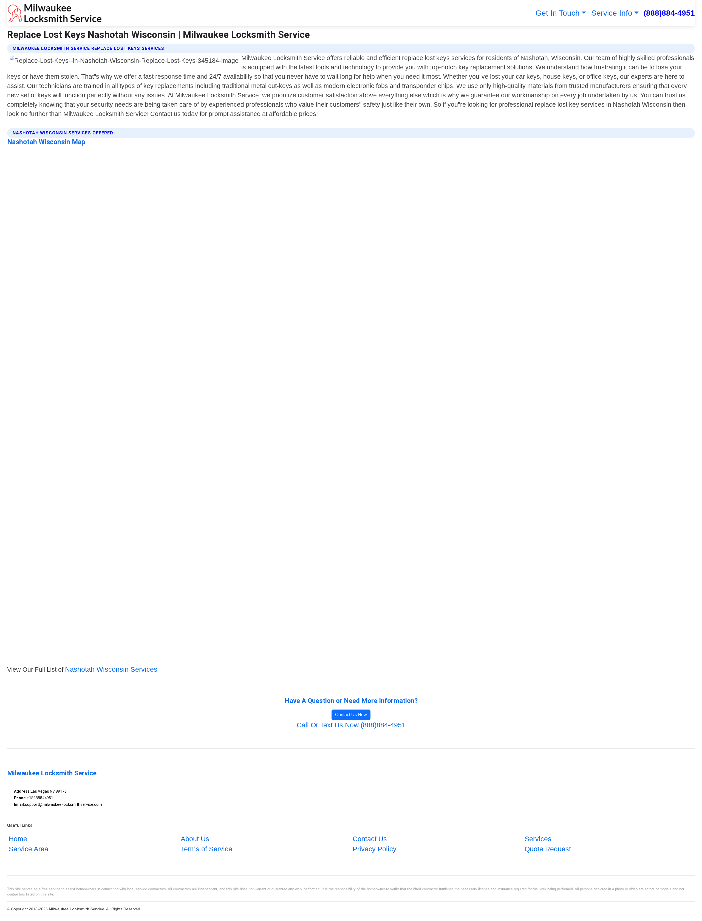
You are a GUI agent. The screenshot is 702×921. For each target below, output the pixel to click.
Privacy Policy (375, 849)
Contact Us (370, 839)
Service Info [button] (611, 13)
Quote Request (548, 849)
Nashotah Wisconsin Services (111, 669)
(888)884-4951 (669, 13)
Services (538, 839)
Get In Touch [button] (558, 13)
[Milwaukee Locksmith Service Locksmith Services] (54, 13)
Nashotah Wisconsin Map (46, 142)
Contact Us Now (351, 714)
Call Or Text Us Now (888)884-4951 (351, 725)
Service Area (28, 849)
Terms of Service (206, 849)
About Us (195, 839)
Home (18, 839)
